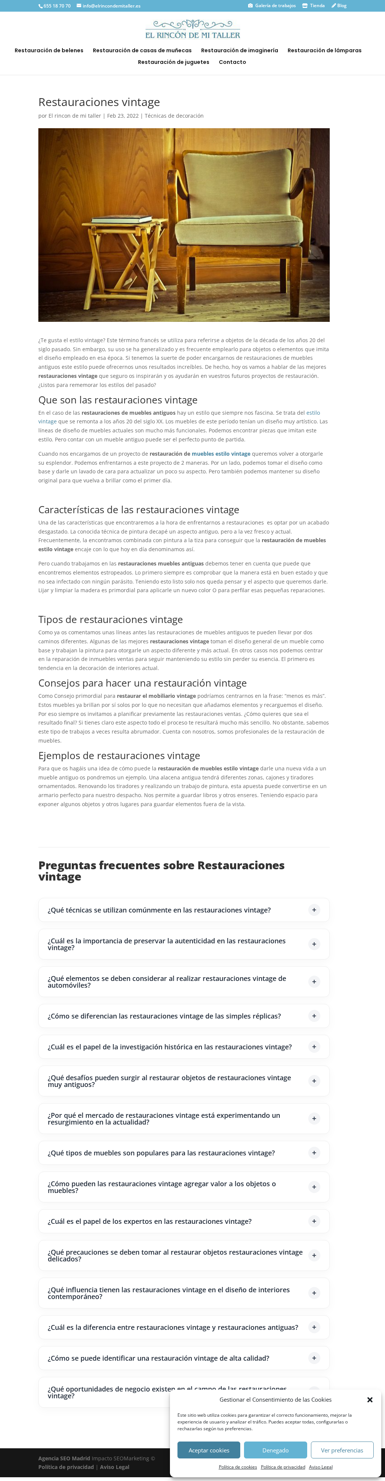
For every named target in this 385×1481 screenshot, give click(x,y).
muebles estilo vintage (221, 453)
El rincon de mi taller (75, 115)
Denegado (275, 1450)
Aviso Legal (321, 1467)
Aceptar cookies (209, 1450)
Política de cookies (238, 1467)
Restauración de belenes (49, 51)
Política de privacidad (283, 1467)
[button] (370, 1400)
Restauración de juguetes (173, 62)
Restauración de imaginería (239, 51)
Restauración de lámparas (325, 51)
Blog (341, 5)
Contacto (232, 62)
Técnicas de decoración (174, 115)
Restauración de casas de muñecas (142, 51)
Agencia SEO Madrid (65, 1458)
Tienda (317, 5)
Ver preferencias (342, 1450)
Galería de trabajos (275, 5)
